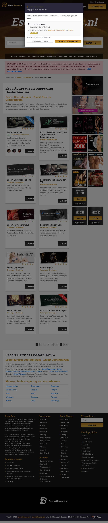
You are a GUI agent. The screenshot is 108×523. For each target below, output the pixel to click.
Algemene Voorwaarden (56, 30)
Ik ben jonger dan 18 (40, 41)
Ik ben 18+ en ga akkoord (68, 41)
